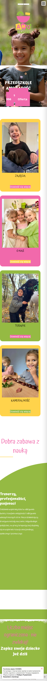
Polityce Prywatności (24, 675)
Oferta (22, 99)
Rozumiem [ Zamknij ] (11, 677)
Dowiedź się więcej (20, 186)
